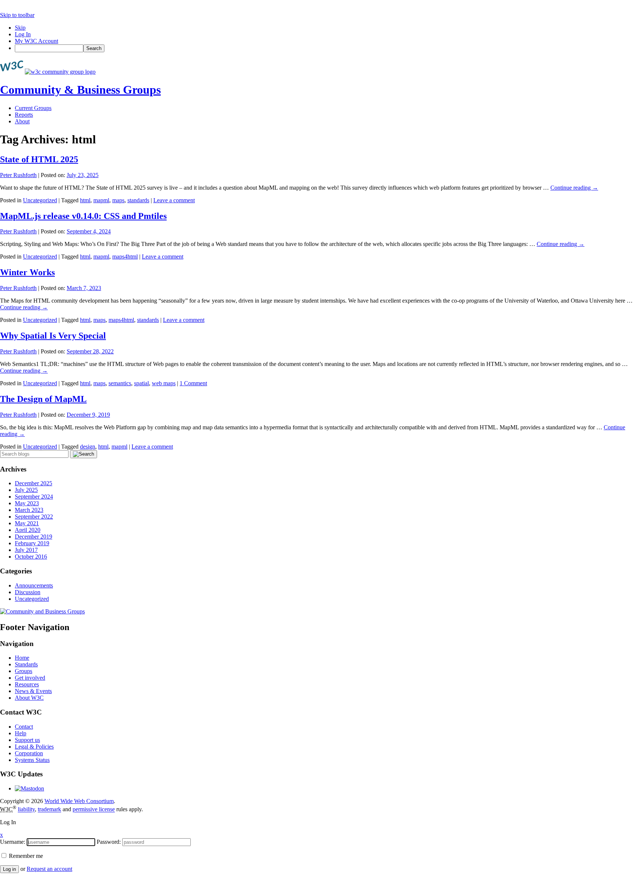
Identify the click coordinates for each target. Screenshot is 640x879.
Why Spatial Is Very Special (53, 335)
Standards (26, 664)
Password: (109, 842)
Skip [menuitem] (20, 27)
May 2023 (27, 503)
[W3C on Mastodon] (29, 788)
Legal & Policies (34, 746)
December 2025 (33, 483)
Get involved (30, 678)
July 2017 (26, 550)
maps (118, 200)
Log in (9, 869)
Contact (24, 726)
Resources (27, 684)
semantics (120, 383)
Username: (12, 842)
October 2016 (31, 556)
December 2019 (33, 536)
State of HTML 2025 (39, 159)
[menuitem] (327, 48)
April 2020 (27, 530)
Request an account (49, 869)
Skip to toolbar (17, 15)
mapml (101, 200)
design (87, 446)
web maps (164, 383)
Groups (23, 671)
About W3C (29, 698)
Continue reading (574, 187)
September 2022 (34, 516)
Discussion (27, 592)
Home (22, 658)
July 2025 (26, 490)
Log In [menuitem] (23, 34)
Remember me (25, 856)
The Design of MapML (43, 399)
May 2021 (27, 523)
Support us (27, 740)
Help (20, 733)
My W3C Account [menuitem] (36, 41)
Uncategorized (40, 200)
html (85, 200)
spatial (141, 383)
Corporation (29, 753)
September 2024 (34, 496)
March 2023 (29, 510)
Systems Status (32, 760)
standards (138, 200)
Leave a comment (174, 200)
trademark (49, 809)
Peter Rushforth (18, 175)
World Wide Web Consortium (79, 801)
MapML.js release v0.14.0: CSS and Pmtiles (83, 216)
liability (26, 809)
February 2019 (32, 543)
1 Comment (193, 383)
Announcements (34, 585)
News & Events (33, 691)
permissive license (94, 809)
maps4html (125, 256)
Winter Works (27, 272)
